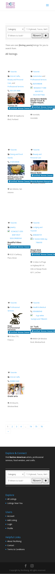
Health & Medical (39, 307)
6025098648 (37, 84)
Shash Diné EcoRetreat (35, 251)
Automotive (37, 76)
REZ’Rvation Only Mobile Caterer (16, 178)
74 (31, 426)
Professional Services (16, 86)
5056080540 (37, 311)
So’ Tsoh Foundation (35, 327)
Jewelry (12, 227)
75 (36, 426)
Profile (10, 528)
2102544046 (14, 162)
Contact (10, 545)
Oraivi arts (13, 396)
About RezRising (14, 541)
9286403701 (37, 235)
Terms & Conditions (16, 549)
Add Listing (12, 520)
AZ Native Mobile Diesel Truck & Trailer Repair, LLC (38, 102)
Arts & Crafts (15, 76)
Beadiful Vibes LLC (14, 243)
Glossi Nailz (36, 173)
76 (42, 426)
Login (9, 524)
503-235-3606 (15, 91)
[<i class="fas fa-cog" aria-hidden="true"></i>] (45, 35)
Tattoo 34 (12, 105)
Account (10, 516)
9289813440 (14, 381)
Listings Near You (15, 503)
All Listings (11, 499)
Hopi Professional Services (14, 328)
